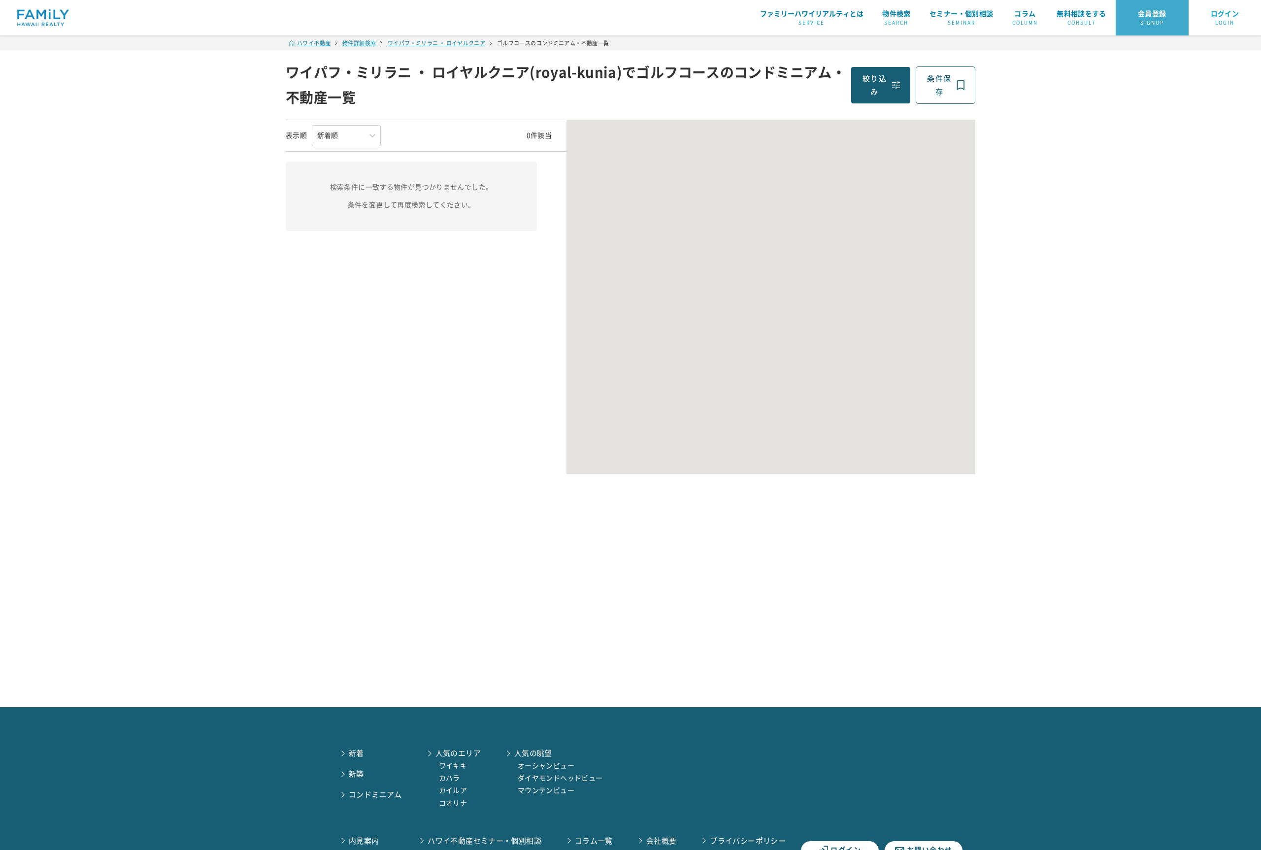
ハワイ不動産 (314, 43)
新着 (356, 753)
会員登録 (1152, 17)
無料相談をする (1081, 17)
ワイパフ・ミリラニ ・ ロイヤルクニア (436, 43)
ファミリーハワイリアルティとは (811, 17)
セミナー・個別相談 (961, 17)
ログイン (1225, 17)
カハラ (449, 778)
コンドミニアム (375, 794)
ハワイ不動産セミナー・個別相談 (484, 841)
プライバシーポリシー (748, 841)
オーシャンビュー (546, 765)
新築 (356, 774)
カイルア (453, 790)
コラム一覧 (594, 841)
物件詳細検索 (359, 43)
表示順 (296, 135)
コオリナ (453, 803)
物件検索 (896, 17)
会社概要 (661, 841)
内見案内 (364, 841)
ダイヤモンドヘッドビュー (560, 778)
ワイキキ (453, 765)
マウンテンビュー (546, 790)
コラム (1025, 17)
